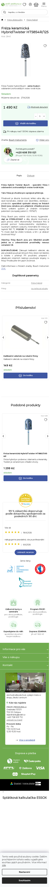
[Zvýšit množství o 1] (44, 116)
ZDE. (3, 269)
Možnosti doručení (39, 107)
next (47, 337)
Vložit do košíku (28, 123)
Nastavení (24, 872)
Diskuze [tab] (30, 175)
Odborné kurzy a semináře (13, 610)
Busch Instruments (18, 140)
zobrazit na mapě (14, 720)
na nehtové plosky (39, 288)
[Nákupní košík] (36, 5)
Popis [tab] (19, 175)
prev (3, 337)
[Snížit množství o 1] (35, 116)
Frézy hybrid (36, 283)
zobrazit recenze (25, 552)
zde (4, 865)
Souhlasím (24, 880)
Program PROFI (37, 609)
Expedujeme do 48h (13, 631)
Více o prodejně (27, 740)
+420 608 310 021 (26, 152)
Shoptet (17, 783)
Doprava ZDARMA (37, 631)
